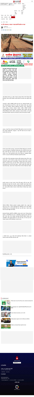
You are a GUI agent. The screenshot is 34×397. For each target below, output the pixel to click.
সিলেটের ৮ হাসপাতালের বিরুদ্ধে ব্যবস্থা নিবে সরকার (18, 325)
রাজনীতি (16, 13)
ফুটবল (22, 13)
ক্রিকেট (22, 12)
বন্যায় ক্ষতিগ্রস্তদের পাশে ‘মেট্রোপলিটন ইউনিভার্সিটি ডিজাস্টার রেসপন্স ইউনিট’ (21, 307)
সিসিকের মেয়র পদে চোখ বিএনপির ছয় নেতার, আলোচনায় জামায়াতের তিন (22, 300)
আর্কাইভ (10, 19)
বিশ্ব (19, 10)
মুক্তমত (14, 15)
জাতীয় (15, 12)
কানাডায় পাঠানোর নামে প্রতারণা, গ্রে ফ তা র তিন (18, 312)
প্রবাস (5, 15)
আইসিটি (11, 15)
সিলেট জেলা (24, 5)
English (19, 3)
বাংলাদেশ (15, 10)
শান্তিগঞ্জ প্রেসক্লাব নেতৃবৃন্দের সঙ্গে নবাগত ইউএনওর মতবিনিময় (20, 318)
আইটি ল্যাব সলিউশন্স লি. (17, 389)
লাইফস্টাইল (5, 17)
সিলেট (23, 3)
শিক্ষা (8, 15)
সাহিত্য (2, 17)
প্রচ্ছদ (15, 3)
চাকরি (9, 17)
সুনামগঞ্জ (24, 6)
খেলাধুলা (22, 10)
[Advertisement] (24, 73)
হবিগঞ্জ (23, 9)
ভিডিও (7, 19)
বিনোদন (2, 15)
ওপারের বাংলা (3, 19)
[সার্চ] (13, 19)
